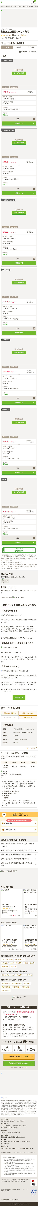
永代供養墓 (5, 966)
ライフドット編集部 (15, 774)
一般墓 (26, 963)
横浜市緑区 (27, 983)
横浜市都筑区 (6, 987)
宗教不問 (19, 963)
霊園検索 (3, 1121)
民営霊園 (13, 966)
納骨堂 (18, 1132)
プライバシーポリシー (16, 1152)
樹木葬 (32, 963)
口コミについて (25, 1152)
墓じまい (16, 1127)
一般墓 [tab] (7, 47)
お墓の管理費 (11, 1137)
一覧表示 (33, 51)
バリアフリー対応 (7, 959)
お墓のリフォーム (20, 1137)
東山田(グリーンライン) (24, 975)
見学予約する (19, 697)
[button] (19, 119)
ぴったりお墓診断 (20, 1121)
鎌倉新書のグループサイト (10, 1200)
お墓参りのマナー (6, 1141)
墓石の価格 (4, 1137)
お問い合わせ (32, 1152)
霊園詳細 (23, 35)
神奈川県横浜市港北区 (7, 38)
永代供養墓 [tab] (31, 47)
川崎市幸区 (15, 987)
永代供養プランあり (8, 963)
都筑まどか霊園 (8, 31)
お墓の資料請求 (11, 1121)
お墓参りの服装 (25, 1141)
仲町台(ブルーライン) (8, 975)
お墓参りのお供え (16, 1141)
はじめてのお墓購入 (6, 1125)
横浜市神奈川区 (17, 983)
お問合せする (19, 123)
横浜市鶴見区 (6, 983)
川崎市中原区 (25, 987)
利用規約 (9, 1152)
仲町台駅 (18, 38)
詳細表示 (24, 51)
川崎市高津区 (6, 990)
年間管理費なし (19, 959)
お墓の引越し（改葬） (7, 1127)
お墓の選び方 (22, 1125)
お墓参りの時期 (5, 1143)
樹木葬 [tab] (19, 47)
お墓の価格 (15, 1125)
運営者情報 (3, 1152)
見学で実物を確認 (19, 73)
